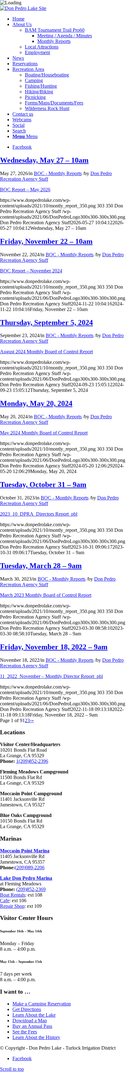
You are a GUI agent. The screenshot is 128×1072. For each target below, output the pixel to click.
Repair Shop (12, 906)
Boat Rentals (12, 895)
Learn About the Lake (34, 1015)
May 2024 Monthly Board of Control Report (44, 432)
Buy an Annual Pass (32, 1026)
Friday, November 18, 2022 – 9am (53, 647)
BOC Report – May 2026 (25, 189)
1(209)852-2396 (32, 761)
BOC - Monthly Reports (58, 173)
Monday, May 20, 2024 (36, 403)
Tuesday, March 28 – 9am (41, 566)
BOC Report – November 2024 (31, 270)
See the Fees (24, 1031)
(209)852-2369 (31, 889)
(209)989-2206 (29, 867)
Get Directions (26, 1009)
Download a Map (29, 1020)
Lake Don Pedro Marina (26, 878)
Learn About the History (36, 1037)
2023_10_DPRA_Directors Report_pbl (38, 514)
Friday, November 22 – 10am (46, 241)
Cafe (4, 900)
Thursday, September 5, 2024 (46, 322)
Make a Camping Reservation (41, 1003)
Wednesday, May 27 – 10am (44, 160)
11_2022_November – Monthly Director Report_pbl (51, 676)
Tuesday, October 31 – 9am (43, 484)
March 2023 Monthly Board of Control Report (45, 595)
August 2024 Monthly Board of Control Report (46, 351)
